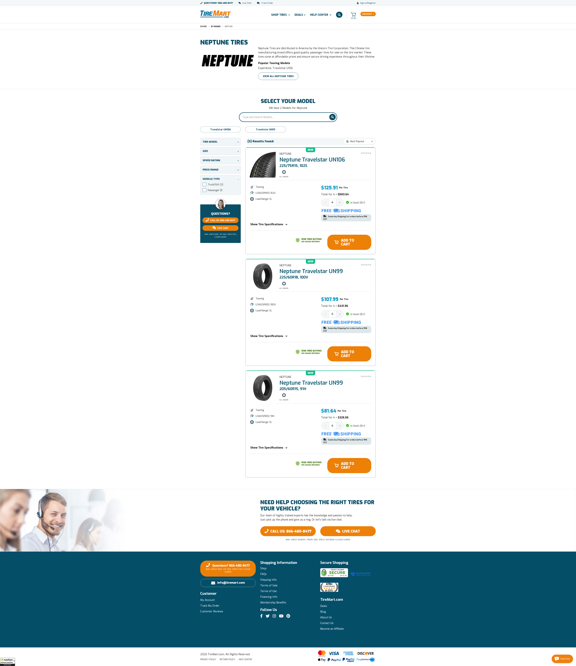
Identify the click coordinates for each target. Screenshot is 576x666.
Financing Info (268, 597)
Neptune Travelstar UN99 (311, 271)
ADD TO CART (347, 242)
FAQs (263, 574)
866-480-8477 (218, 3)
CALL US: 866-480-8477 (222, 220)
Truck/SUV (215, 184)
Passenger (215, 190)
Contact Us (326, 623)
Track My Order (209, 606)
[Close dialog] (334, 648)
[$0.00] (353, 14)
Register (371, 3)
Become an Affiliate (332, 629)
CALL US (290, 531)
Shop (263, 568)
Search (339, 15)
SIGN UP (312, 661)
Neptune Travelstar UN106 (312, 159)
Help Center (319, 15)
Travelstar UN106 (220, 129)
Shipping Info (268, 580)
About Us (326, 617)
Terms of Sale (269, 585)
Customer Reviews (211, 611)
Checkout (367, 14)
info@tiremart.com (231, 583)
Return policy (227, 659)
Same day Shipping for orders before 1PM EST (345, 217)
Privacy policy (208, 659)
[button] (7, 662)
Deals (299, 15)
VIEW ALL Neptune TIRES (278, 76)
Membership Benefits (273, 602)
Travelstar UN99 (265, 129)
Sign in (363, 3)
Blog (323, 612)
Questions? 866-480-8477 (228, 568)
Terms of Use (268, 591)
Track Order (267, 3)
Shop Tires (279, 15)
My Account (207, 600)
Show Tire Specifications (266, 224)
